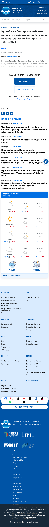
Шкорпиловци (17, 478)
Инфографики (32, 381)
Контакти (16, 498)
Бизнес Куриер (31, 330)
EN (34, 2)
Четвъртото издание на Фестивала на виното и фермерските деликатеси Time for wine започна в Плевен (24, 129)
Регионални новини (8, 300)
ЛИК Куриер (5, 350)
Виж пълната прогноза (13, 276)
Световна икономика (33, 324)
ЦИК (2, 313)
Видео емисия (6, 386)
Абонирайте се (24, 81)
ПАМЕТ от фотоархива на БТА (35, 374)
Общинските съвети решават (9, 304)
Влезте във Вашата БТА (24, 90)
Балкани (5, 319)
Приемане (14, 522)
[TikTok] (42, 398)
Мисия (14, 463)
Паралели (29, 300)
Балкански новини (7, 324)
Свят (28, 293)
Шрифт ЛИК (16, 484)
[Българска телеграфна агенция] (6, 424)
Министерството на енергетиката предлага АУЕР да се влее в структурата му (24, 161)
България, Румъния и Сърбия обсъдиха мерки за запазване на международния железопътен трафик (24, 186)
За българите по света (9, 364)
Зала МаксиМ (17, 489)
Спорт (28, 336)
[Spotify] (10, 402)
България (5, 293)
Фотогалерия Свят (33, 364)
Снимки (29, 356)
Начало (4, 27)
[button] (29, 2)
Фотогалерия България (34, 361)
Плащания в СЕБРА (19, 501)
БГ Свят (4, 356)
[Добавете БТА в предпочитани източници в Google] (38, 402)
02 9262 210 (26, 407)
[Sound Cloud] (24, 402)
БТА (13, 451)
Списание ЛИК (17, 492)
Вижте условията (24, 99)
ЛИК (3, 336)
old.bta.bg (15, 504)
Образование (6, 347)
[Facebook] (6, 398)
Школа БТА (16, 475)
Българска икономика (33, 327)
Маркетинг (16, 486)
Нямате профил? (42, 13)
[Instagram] (12, 398)
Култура (4, 341)
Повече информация (30, 522)
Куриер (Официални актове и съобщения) (12, 309)
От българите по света (10, 361)
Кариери (15, 472)
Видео (4, 381)
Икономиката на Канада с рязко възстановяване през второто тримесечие (24, 151)
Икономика (14, 27)
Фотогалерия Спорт (33, 370)
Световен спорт (32, 341)
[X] (30, 398)
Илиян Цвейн (5, 48)
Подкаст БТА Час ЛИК (9, 392)
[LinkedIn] (36, 398)
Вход (44, 10)
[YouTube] (24, 398)
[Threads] (18, 398)
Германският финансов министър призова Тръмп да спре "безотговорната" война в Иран (23, 173)
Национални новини (8, 298)
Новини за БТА (17, 460)
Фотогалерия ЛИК (32, 367)
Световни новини (32, 298)
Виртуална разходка (19, 457)
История (15, 466)
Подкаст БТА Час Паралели (10, 389)
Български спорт (32, 344)
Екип (14, 495)
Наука (3, 344)
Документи (16, 469)
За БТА (14, 454)
